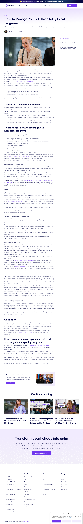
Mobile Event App (9, 491)
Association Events (28, 496)
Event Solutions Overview (29, 476)
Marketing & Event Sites (11, 481)
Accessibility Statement (48, 491)
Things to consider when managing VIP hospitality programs (67, 43)
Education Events (28, 501)
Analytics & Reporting (10, 504)
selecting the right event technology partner (38, 345)
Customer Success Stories (49, 484)
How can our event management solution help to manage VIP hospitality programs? (67, 48)
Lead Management (10, 506)
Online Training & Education (49, 489)
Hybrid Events (27, 494)
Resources (36, 5)
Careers (63, 479)
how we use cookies (67, 517)
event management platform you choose (19, 156)
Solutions (28, 5)
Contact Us (63, 486)
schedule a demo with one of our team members (23, 365)
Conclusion (61, 45)
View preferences (76, 521)
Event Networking (9, 501)
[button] (80, 513)
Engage (26, 481)
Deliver (25, 484)
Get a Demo (64, 489)
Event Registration (10, 484)
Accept (56, 521)
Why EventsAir (9, 479)
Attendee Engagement (10, 496)
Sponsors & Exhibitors (10, 499)
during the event (29, 81)
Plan (25, 479)
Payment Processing (10, 511)
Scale (25, 486)
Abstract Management (11, 486)
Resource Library (46, 481)
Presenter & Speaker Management (13, 489)
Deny (66, 521)
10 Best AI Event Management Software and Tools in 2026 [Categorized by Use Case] (41, 421)
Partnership (64, 484)
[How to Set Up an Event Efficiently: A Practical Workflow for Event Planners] (67, 406)
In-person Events (28, 489)
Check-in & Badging (10, 494)
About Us (43, 5)
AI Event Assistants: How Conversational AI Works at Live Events (15, 421)
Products (21, 5)
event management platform (15, 201)
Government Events (28, 504)
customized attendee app (21, 266)
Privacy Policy (26, 521)
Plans (50, 5)
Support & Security (65, 481)
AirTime (44, 494)
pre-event (19, 81)
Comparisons (46, 486)
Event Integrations (10, 509)
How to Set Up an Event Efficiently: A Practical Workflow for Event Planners (66, 421)
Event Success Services (29, 506)
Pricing (44, 476)
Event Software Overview (11, 476)
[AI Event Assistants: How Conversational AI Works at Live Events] (16, 406)
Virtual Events (27, 491)
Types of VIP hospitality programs (66, 40)
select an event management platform (24, 260)
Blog (44, 479)
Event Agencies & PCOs (29, 499)
